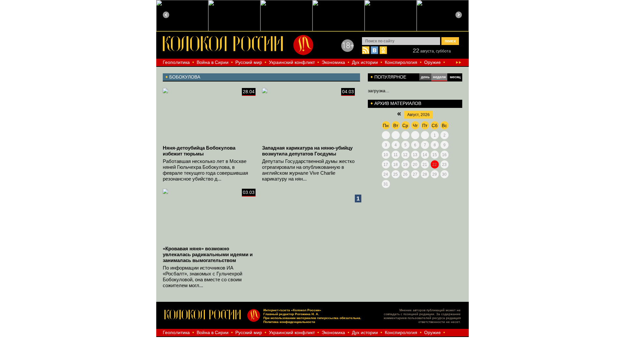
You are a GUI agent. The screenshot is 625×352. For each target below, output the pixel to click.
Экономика (333, 62)
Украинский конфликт (292, 62)
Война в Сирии (213, 62)
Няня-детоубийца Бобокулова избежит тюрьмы (199, 150)
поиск (450, 41)
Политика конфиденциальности (289, 322)
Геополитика (176, 62)
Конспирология (401, 62)
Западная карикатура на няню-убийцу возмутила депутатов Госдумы (307, 150)
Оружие (432, 62)
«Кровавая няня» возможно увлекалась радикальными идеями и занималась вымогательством (208, 254)
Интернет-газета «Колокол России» (292, 310)
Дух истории (365, 62)
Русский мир (248, 62)
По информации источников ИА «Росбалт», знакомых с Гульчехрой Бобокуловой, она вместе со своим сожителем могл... (202, 276)
